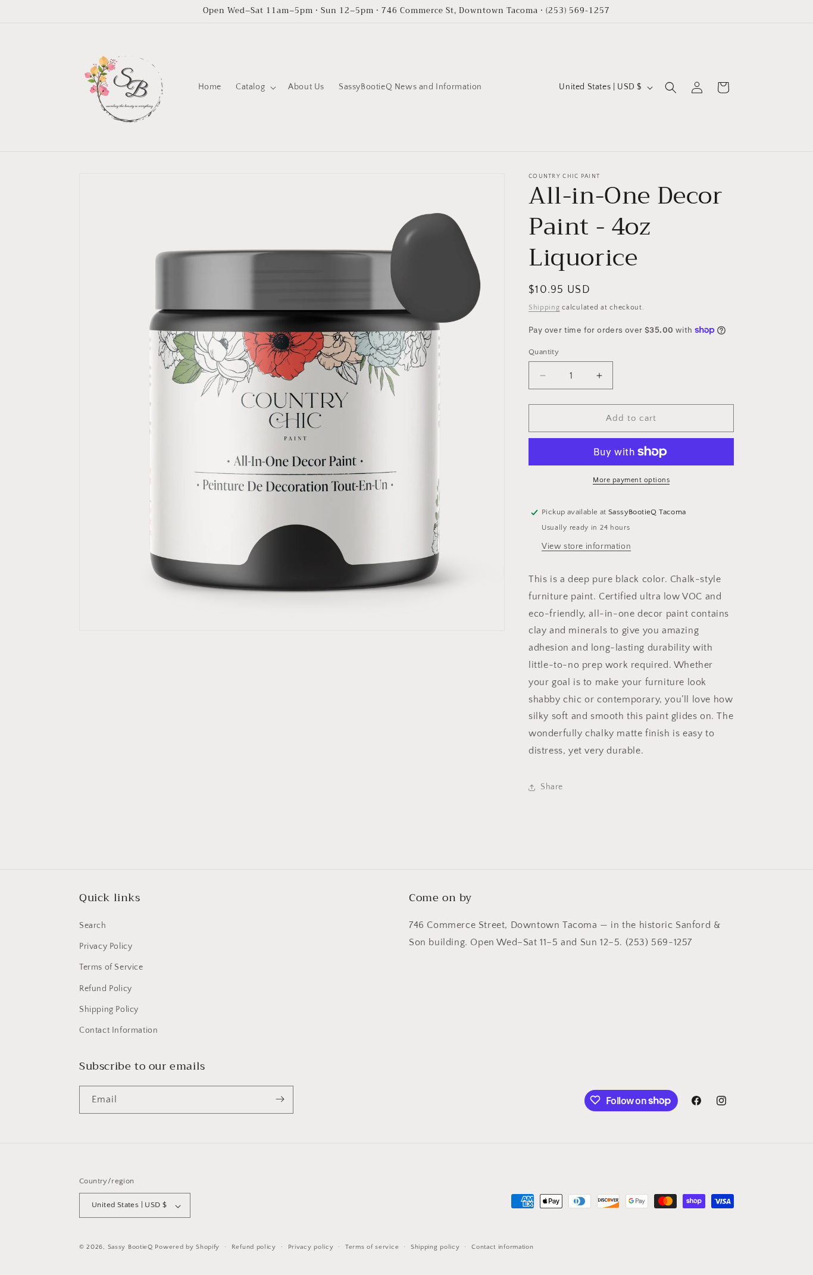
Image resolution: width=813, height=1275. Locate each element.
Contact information (502, 1247)
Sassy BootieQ (130, 1247)
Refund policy (254, 1247)
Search (93, 926)
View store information (586, 546)
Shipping (544, 307)
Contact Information (118, 1031)
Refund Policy (105, 988)
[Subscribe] (280, 1099)
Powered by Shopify (187, 1247)
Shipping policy (435, 1247)
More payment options (631, 480)
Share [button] (551, 787)
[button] (255, 86)
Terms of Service (111, 968)
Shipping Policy (109, 1009)
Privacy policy (311, 1247)
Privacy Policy (105, 947)
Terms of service (372, 1247)
